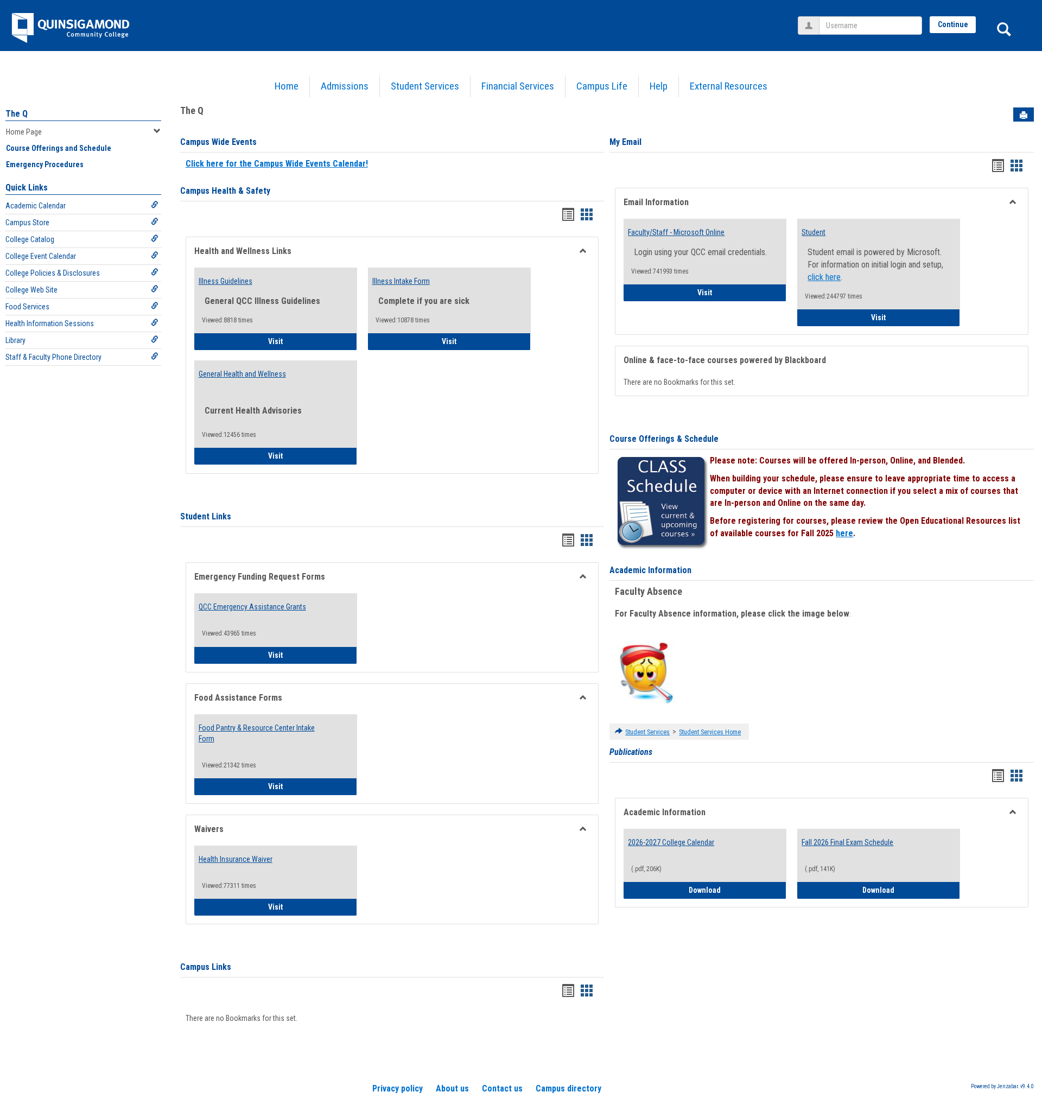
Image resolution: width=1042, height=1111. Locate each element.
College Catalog (29, 239)
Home (286, 86)
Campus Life (601, 86)
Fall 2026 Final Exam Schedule (847, 842)
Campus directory (568, 1088)
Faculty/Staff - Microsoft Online (676, 232)
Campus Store (27, 222)
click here (824, 277)
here (844, 533)
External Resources (728, 86)
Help (659, 86)
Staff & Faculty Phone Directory (53, 357)
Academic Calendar (35, 205)
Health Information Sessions (49, 323)
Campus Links (205, 967)
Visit (306, 341)
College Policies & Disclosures (52, 273)
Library (15, 340)
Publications (630, 752)
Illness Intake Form (401, 281)
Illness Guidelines (225, 281)
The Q (16, 114)
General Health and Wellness (242, 374)
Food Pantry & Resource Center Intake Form (257, 733)
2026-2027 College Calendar (671, 842)
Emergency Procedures (45, 164)
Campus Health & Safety (225, 191)
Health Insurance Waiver (235, 859)
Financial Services (517, 86)
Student (813, 232)
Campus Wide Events (218, 142)
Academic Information (650, 570)
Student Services (425, 86)
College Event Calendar (40, 256)
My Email (625, 142)
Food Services (27, 306)
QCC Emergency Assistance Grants (252, 606)
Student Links (205, 516)
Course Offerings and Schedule (58, 148)
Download (737, 889)
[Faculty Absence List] (646, 672)
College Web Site (31, 289)
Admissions (344, 86)
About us (452, 1088)
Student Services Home (710, 732)
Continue (953, 24)
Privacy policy (397, 1088)
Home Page (24, 132)
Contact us (502, 1088)
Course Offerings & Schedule (664, 439)
